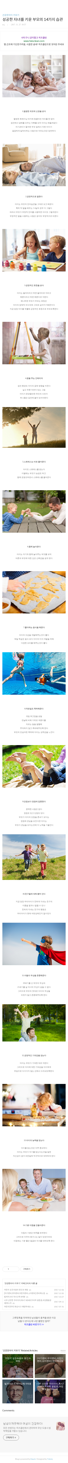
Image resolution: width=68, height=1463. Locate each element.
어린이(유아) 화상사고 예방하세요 (17, 1306)
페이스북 (27, 1339)
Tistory (50, 1459)
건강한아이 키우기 (10, 15)
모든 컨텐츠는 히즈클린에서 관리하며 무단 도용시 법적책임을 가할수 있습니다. (27, 1429)
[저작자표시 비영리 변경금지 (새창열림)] (37, 1269)
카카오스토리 (34, 1339)
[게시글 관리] (16, 1269)
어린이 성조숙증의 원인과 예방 (16, 1290)
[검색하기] (64, 3)
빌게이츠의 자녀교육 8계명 (14, 1297)
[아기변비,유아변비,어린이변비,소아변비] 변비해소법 (24, 1293)
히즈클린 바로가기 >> (34, 1324)
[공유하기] (12, 1269)
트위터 (41, 1339)
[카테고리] (4, 3)
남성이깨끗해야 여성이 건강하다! (23, 1423)
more (63, 1350)
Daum (33, 1459)
